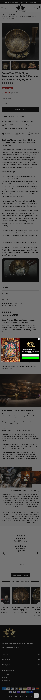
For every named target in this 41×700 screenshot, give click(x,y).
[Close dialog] (39, 339)
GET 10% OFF (30, 358)
